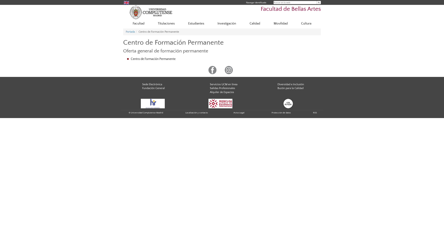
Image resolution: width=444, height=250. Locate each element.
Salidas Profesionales (222, 88)
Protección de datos (281, 112)
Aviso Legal (238, 112)
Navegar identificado (256, 2)
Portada (130, 31)
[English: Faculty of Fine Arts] (126, 2)
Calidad (255, 23)
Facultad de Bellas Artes (291, 9)
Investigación (226, 23)
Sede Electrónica (152, 84)
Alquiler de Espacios (222, 92)
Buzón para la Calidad (291, 88)
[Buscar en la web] (319, 2)
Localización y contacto (196, 112)
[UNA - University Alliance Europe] (288, 103)
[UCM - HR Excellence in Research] (153, 103)
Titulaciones (166, 23)
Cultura (306, 23)
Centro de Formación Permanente (153, 59)
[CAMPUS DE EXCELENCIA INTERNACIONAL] (220, 103)
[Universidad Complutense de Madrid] (151, 12)
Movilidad (281, 23)
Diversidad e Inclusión (291, 84)
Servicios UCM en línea (223, 84)
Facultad (138, 23)
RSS (315, 112)
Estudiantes (196, 23)
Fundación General (153, 88)
